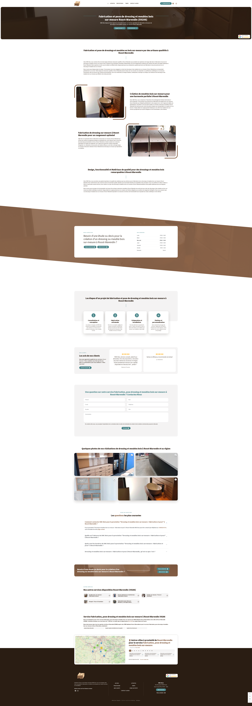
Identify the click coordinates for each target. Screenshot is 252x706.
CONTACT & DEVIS (134, 3)
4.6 (242, 37)
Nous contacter (89, 247)
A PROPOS (112, 3)
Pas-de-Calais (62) (144, 659)
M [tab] (143, 650)
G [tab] (138, 650)
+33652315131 (162, 527)
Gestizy (133, 700)
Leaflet (123, 662)
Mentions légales (116, 700)
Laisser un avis (84, 367)
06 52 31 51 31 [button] (166, 3)
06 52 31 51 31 (131, 28)
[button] (94, 647)
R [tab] (147, 650)
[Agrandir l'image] (132, 455)
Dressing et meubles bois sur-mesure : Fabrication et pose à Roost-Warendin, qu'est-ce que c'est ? (120, 551)
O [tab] (145, 650)
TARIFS (126, 3)
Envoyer (125, 428)
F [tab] (136, 650)
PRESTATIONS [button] (119, 3)
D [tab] (134, 650)
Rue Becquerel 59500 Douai (161, 684)
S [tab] (149, 650)
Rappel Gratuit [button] (119, 28)
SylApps (138, 700)
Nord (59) (130, 621)
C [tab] (132, 650)
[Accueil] (108, 3)
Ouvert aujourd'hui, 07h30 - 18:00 (161, 686)
